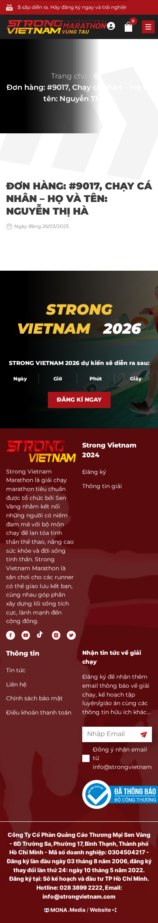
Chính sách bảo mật (34, 698)
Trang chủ (69, 76)
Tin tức (16, 670)
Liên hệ (16, 684)
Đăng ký (94, 472)
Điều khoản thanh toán (38, 712)
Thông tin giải (102, 486)
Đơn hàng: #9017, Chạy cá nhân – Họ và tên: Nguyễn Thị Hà (79, 93)
